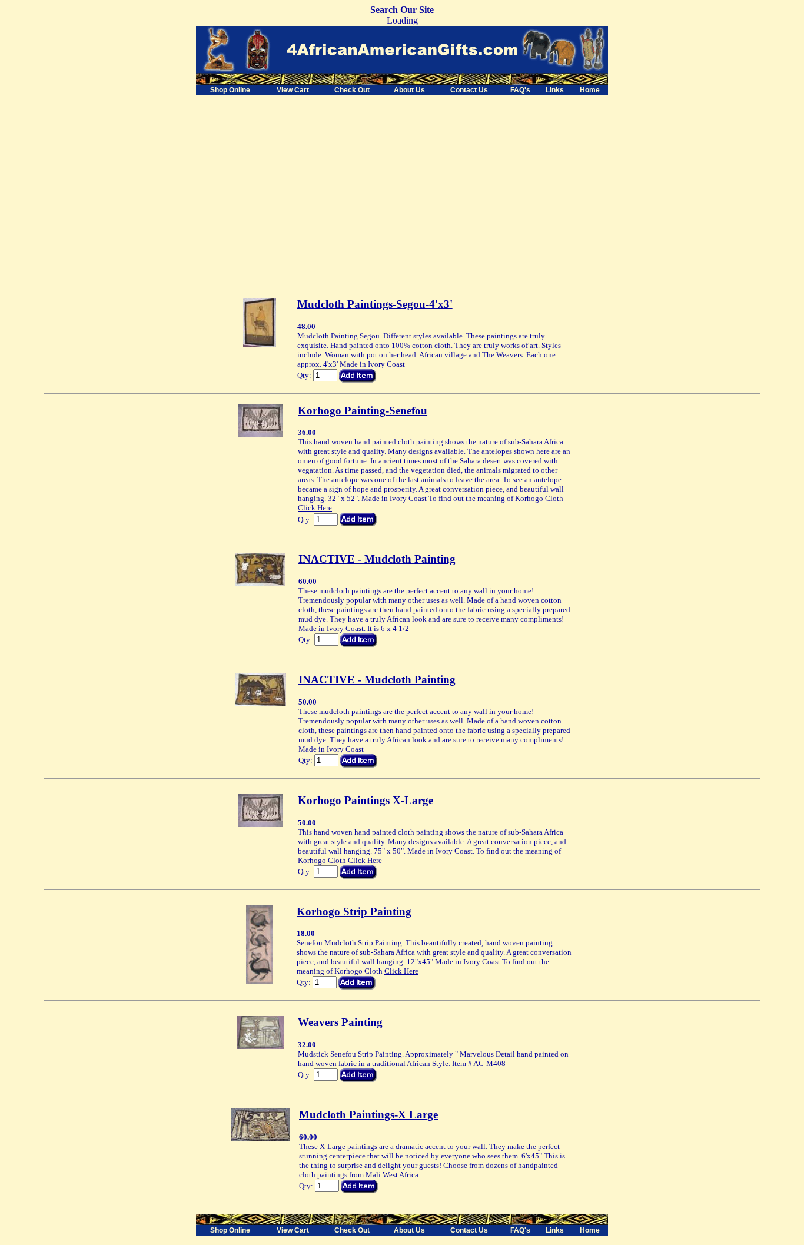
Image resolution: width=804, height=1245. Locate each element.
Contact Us (469, 90)
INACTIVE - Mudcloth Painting (377, 559)
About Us (409, 90)
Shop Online (230, 90)
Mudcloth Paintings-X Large (368, 1114)
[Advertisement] (295, 177)
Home (590, 90)
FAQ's (520, 90)
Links (555, 90)
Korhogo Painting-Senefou (362, 410)
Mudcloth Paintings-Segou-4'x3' (375, 304)
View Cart (293, 90)
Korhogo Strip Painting (354, 911)
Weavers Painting (340, 1022)
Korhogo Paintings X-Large (365, 800)
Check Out (352, 90)
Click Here (315, 507)
